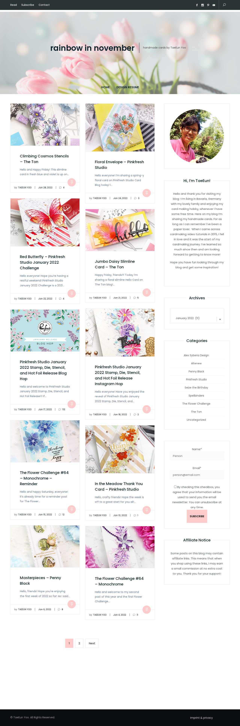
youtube (214, 5)
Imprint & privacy (201, 718)
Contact (44, 5)
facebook (197, 5)
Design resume (127, 87)
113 (63, 409)
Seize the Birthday (196, 387)
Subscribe (27, 5)
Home (105, 87)
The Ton (196, 412)
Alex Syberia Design (196, 355)
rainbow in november (92, 48)
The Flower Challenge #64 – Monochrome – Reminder (44, 478)
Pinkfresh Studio (196, 379)
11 (137, 614)
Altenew (196, 363)
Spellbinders (196, 395)
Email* (197, 468)
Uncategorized (196, 420)
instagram (202, 5)
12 (63, 514)
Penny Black (196, 371)
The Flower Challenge (196, 404)
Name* (197, 449)
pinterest (208, 5)
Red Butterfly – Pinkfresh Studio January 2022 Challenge (42, 262)
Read (13, 5)
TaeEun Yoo (23, 187)
